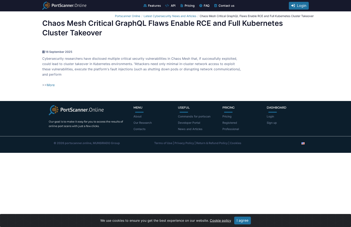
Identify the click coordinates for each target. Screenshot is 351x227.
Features (154, 6)
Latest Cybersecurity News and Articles (170, 16)
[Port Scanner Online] (64, 6)
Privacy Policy (184, 143)
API (173, 6)
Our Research (142, 122)
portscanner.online (78, 143)
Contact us (226, 6)
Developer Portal (189, 122)
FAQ (206, 6)
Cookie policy (220, 220)
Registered (229, 122)
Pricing (190, 6)
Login (300, 5)
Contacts (139, 129)
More (51, 85)
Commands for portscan (194, 116)
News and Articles (190, 129)
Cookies (235, 143)
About (137, 116)
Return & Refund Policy (212, 143)
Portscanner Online (127, 16)
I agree (242, 220)
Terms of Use (163, 143)
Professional (230, 129)
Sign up (272, 122)
